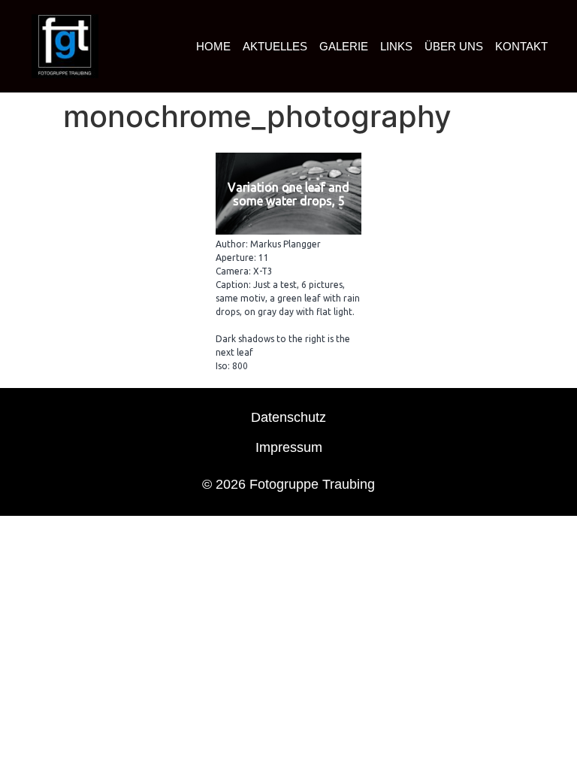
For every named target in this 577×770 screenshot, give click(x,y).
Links (396, 46)
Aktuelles (275, 46)
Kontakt (521, 46)
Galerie (343, 46)
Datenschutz (288, 417)
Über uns (453, 46)
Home (213, 46)
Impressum (288, 447)
